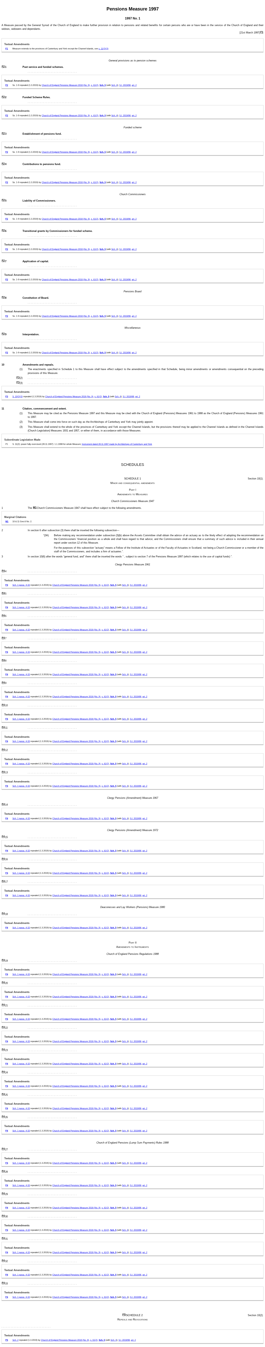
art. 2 (134, 85)
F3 (17, 377)
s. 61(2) (94, 85)
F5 (124, 1314)
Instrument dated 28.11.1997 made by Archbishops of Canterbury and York (117, 444)
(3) (21, 396)
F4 (3, 570)
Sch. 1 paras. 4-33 (21, 585)
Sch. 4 (114, 85)
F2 (3, 66)
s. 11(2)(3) (103, 48)
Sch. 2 (15, 1340)
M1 (34, 507)
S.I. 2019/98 (125, 85)
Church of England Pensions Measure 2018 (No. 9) (66, 85)
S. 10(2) (16, 396)
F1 (261, 32)
